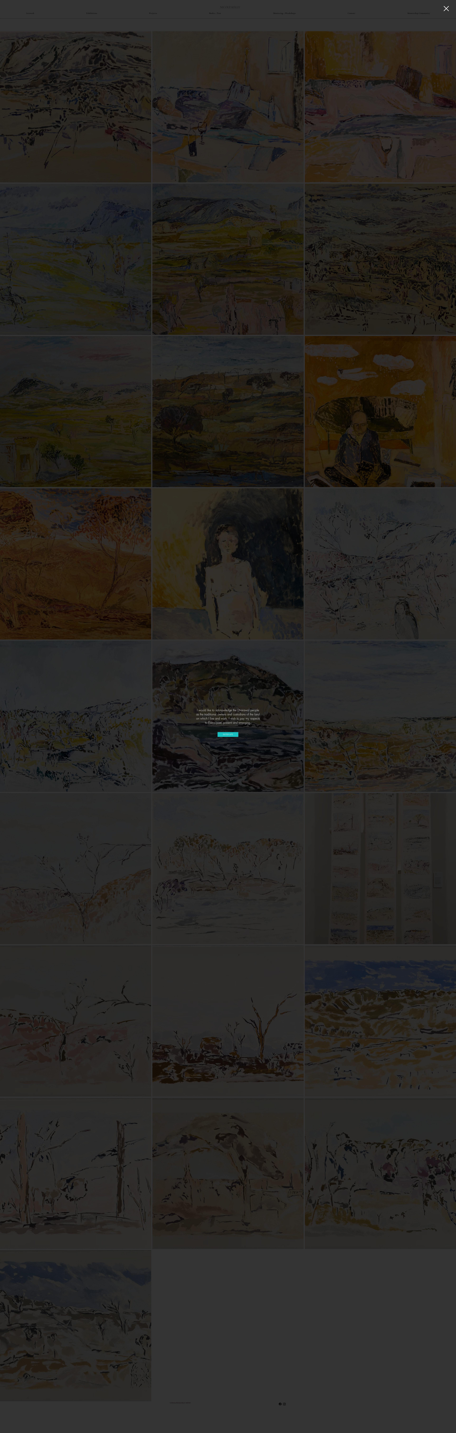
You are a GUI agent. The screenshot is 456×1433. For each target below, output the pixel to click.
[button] (446, 8)
